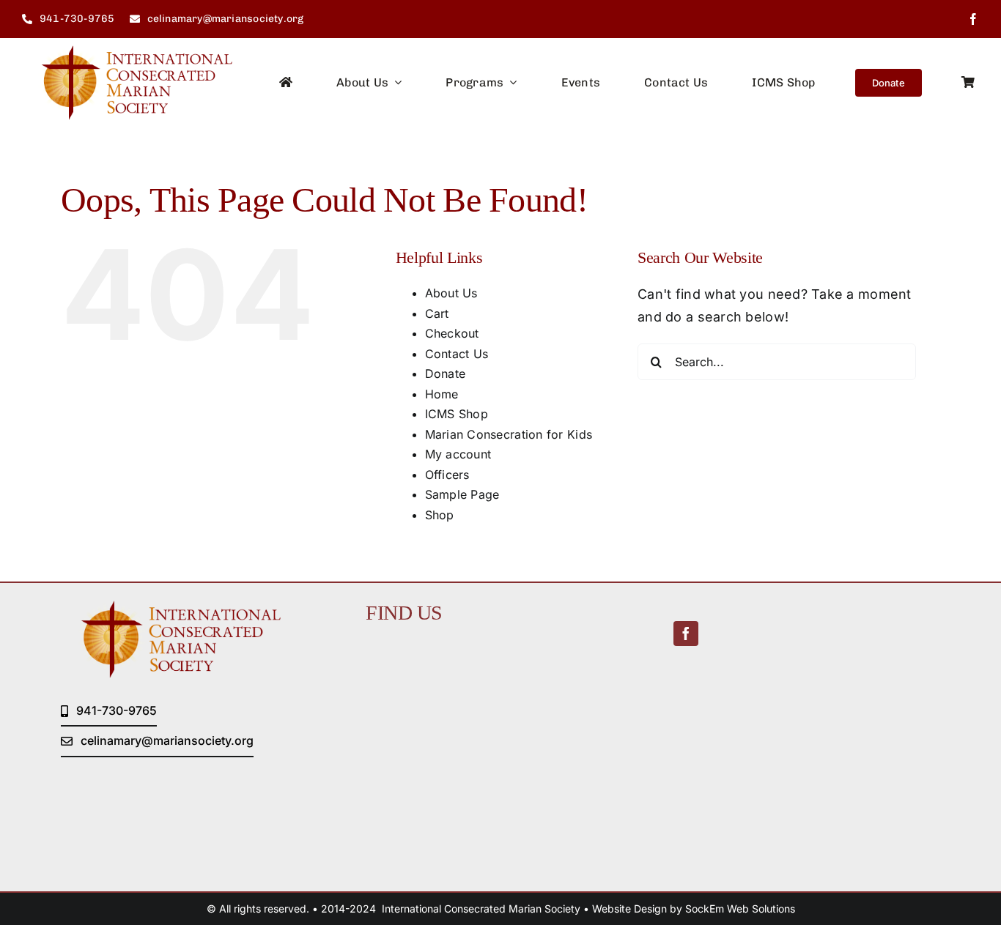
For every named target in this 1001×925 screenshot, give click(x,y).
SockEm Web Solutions (740, 908)
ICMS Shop (456, 413)
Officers (447, 474)
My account (458, 454)
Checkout (452, 333)
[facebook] (973, 19)
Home (442, 394)
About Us (451, 293)
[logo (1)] (127, 51)
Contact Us (457, 353)
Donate (445, 373)
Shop (439, 515)
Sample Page (462, 494)
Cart (437, 313)
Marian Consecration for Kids (509, 434)
